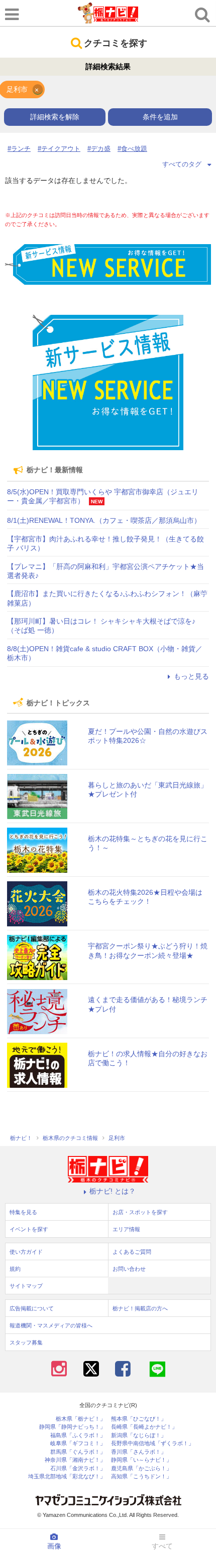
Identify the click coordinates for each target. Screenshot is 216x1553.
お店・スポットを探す (140, 1212)
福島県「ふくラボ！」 (77, 1435)
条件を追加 (160, 117)
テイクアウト (60, 148)
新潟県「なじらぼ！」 (138, 1435)
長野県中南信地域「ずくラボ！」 (152, 1443)
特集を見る (23, 1212)
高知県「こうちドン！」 (141, 1476)
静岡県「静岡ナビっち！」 (72, 1427)
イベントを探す (29, 1229)
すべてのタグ (181, 164)
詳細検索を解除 (54, 117)
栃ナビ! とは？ (112, 1191)
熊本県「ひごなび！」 (138, 1419)
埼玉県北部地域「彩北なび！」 (66, 1476)
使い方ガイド (26, 1252)
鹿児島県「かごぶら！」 (141, 1468)
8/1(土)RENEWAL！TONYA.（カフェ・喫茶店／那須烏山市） (104, 520)
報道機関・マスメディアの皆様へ (51, 1325)
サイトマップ (26, 1286)
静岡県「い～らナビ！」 (141, 1460)
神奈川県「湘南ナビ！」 (75, 1460)
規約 (15, 1269)
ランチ (21, 148)
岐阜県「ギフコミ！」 (77, 1443)
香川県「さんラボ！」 (138, 1452)
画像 (54, 1546)
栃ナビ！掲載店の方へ (140, 1308)
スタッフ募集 (26, 1342)
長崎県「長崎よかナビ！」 (144, 1427)
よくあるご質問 (132, 1252)
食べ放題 (134, 148)
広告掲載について (32, 1308)
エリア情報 (126, 1229)
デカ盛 (101, 148)
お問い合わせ (129, 1269)
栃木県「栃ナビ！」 (80, 1419)
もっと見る (191, 676)
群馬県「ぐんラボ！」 (77, 1452)
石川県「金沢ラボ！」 (77, 1468)
